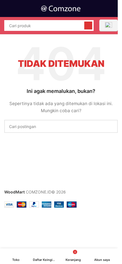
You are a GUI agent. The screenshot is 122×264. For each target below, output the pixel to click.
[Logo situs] (61, 8)
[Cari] (88, 25)
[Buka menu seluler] (6, 8)
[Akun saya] (115, 8)
